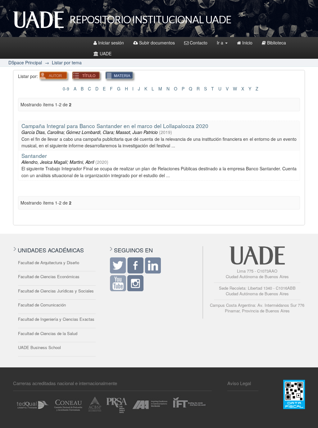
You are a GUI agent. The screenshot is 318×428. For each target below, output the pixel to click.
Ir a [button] (221, 42)
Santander (34, 155)
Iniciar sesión (111, 42)
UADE (105, 53)
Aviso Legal (239, 383)
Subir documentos (157, 42)
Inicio (247, 42)
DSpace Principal (25, 62)
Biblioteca (276, 42)
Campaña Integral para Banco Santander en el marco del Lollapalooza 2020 (114, 126)
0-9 (66, 88)
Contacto (198, 42)
